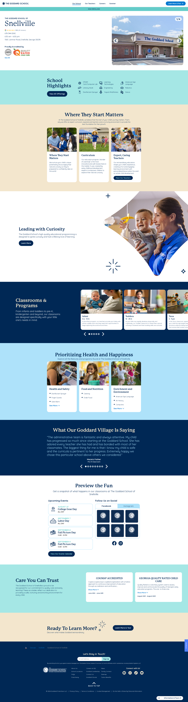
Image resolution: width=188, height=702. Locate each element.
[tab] (106, 506)
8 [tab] (102, 466)
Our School (76, 3)
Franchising (75, 677)
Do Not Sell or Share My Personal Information (127, 691)
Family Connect (106, 671)
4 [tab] (96, 334)
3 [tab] (94, 334)
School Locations (77, 671)
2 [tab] (91, 334)
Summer (112, 3)
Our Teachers (90, 3)
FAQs (73, 674)
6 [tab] (97, 466)
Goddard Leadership (93, 671)
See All (7, 58)
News (103, 668)
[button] (70, 509)
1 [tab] (89, 334)
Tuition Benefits (106, 677)
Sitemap (104, 674)
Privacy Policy (74, 691)
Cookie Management (103, 691)
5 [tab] (98, 334)
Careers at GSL (91, 668)
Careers (102, 3)
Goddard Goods (91, 677)
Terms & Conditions (87, 691)
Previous (115, 41)
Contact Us (90, 674)
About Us (74, 668)
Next (179, 41)
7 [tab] (100, 466)
